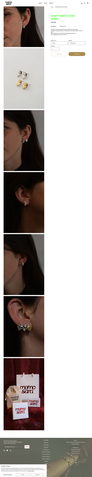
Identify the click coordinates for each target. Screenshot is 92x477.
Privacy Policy (31, 471)
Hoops (46, 463)
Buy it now (76, 54)
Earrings (46, 461)
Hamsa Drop (46, 449)
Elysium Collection (46, 452)
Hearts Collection (46, 456)
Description (53, 26)
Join (27, 446)
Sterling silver (72, 43)
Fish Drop (46, 447)
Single (53, 43)
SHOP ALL (46, 442)
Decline (37, 474)
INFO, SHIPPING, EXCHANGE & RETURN (75, 442)
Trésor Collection (46, 454)
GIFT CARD (46, 440)
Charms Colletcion (46, 459)
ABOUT (75, 440)
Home (52, 6)
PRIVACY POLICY (75, 444)
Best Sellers (46, 445)
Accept (22, 474)
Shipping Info (63, 26)
